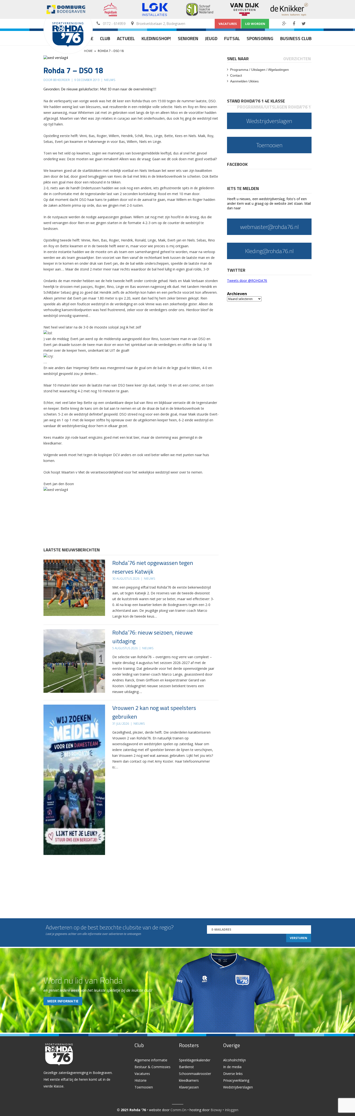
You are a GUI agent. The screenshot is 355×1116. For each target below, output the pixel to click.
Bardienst (186, 1067)
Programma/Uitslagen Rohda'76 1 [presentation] (274, 107)
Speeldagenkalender (194, 1060)
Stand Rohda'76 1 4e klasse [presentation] (256, 101)
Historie (141, 1080)
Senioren (188, 38)
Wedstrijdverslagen (238, 1087)
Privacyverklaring (236, 1080)
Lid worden (255, 24)
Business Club (296, 38)
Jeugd (211, 38)
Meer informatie (62, 1001)
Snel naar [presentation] (238, 58)
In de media (232, 1067)
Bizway (216, 1110)
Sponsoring (260, 38)
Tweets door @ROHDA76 (247, 280)
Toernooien (144, 1087)
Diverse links (233, 1073)
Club (105, 38)
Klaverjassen (189, 1087)
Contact (236, 75)
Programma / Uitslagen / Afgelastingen (259, 70)
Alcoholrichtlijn (234, 1060)
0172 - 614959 (114, 23)
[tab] (238, 58)
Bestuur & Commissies (152, 1067)
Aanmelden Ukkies (244, 81)
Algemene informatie (151, 1060)
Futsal (232, 38)
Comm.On (178, 1110)
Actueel (126, 38)
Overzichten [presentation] (297, 58)
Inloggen (231, 1110)
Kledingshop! (156, 38)
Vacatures (228, 24)
